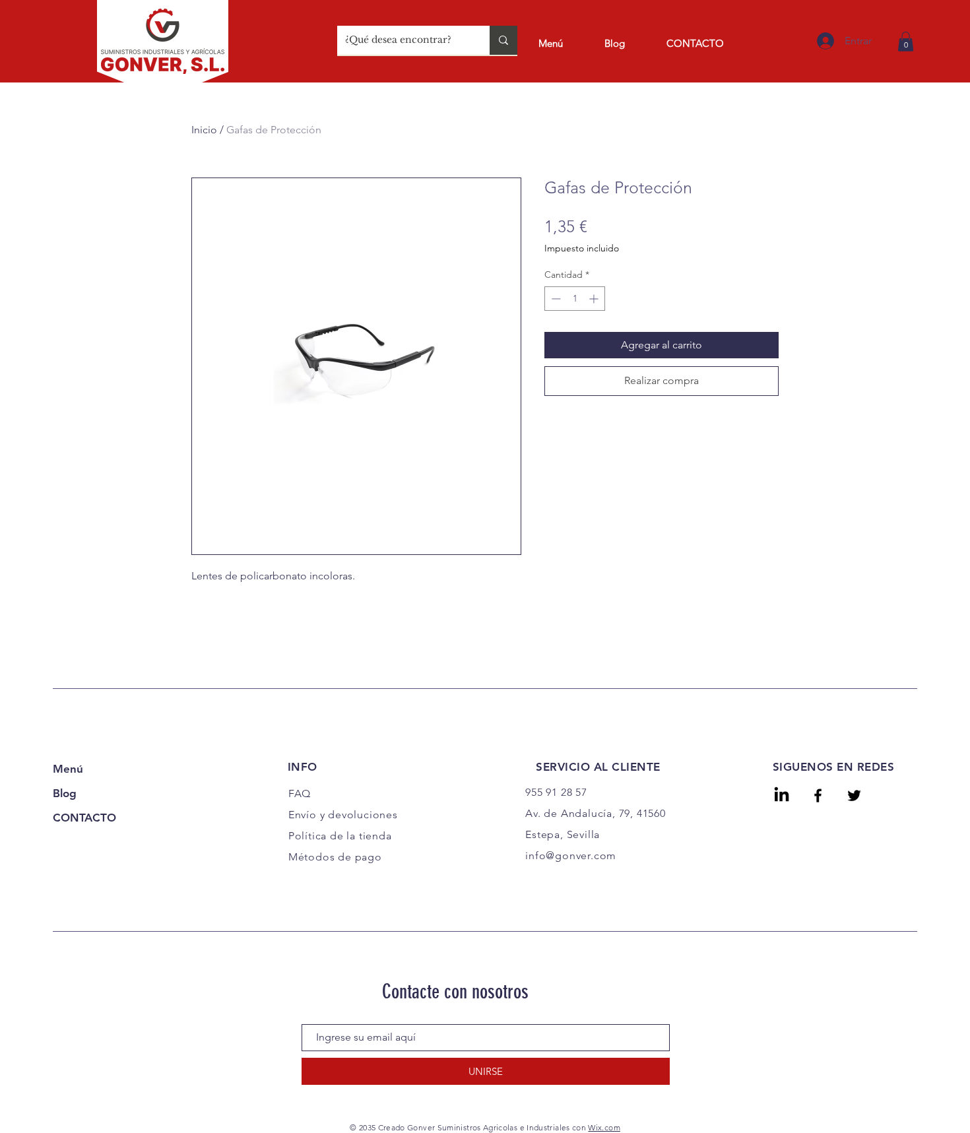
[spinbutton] (575, 298)
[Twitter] (854, 795)
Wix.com (604, 1127)
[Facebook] (818, 795)
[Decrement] (554, 298)
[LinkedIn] (782, 795)
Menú (68, 768)
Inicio (204, 129)
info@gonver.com (570, 855)
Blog (65, 793)
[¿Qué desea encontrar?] (503, 40)
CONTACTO (84, 817)
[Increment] (595, 298)
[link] (905, 41)
